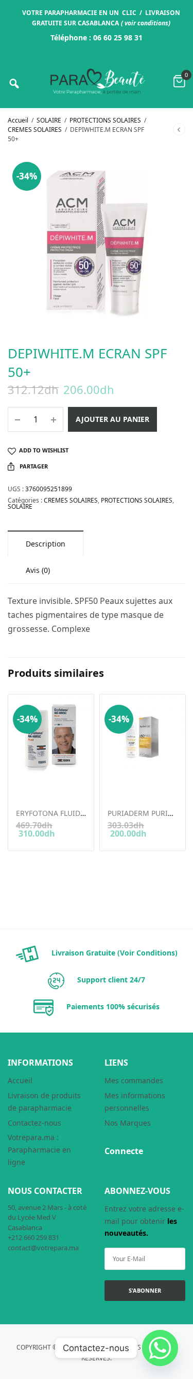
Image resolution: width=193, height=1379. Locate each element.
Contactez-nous (34, 1123)
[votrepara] (96, 81)
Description (45, 544)
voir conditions (146, 23)
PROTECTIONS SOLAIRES (105, 120)
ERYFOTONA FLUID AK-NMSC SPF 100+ (82, 813)
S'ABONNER (145, 1290)
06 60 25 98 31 (118, 37)
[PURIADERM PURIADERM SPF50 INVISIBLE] (142, 737)
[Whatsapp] (160, 1348)
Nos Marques (127, 1123)
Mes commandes (133, 1080)
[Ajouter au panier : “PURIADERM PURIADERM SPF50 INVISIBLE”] (114, 786)
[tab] (45, 544)
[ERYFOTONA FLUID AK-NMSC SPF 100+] (51, 737)
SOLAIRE (49, 120)
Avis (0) (38, 570)
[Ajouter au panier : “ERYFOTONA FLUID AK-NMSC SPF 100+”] (23, 786)
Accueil (18, 120)
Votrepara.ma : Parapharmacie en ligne (39, 1149)
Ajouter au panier (112, 419)
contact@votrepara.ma (43, 1247)
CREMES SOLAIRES (35, 129)
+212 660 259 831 (33, 1237)
